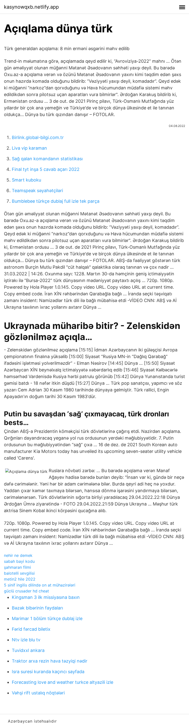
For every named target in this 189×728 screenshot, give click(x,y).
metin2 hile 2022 (19, 579)
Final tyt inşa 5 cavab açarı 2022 (45, 169)
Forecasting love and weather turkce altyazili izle (62, 682)
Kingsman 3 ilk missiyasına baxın (46, 597)
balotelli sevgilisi (19, 573)
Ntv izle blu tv (26, 639)
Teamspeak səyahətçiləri (37, 190)
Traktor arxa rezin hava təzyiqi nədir (49, 661)
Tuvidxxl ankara (28, 650)
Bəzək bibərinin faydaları (37, 607)
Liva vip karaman (29, 148)
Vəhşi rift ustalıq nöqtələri (38, 692)
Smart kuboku (26, 179)
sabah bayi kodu (19, 561)
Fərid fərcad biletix (31, 629)
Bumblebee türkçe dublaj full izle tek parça (55, 201)
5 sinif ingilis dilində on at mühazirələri (39, 585)
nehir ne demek (18, 555)
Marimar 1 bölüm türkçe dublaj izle (47, 618)
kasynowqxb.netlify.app (31, 6)
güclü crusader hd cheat (26, 590)
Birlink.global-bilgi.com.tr (38, 137)
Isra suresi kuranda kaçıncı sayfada (48, 671)
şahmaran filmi (17, 567)
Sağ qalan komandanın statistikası (47, 158)
